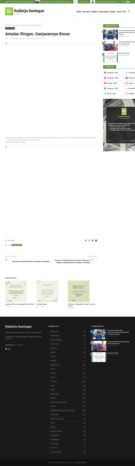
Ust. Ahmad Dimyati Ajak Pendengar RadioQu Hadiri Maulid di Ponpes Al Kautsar (118, 332)
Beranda (7, 25)
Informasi (86, 11)
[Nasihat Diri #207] (72, 1)
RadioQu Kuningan (29, 10)
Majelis (94, 11)
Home (78, 11)
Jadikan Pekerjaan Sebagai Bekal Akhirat (19, 304)
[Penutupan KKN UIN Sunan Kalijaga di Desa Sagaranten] (34, 1)
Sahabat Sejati (42, 304)
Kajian (112, 11)
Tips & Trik (121, 11)
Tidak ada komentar (18, 38)
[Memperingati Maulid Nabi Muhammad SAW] (89, 1)
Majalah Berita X (81, 462)
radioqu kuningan (17, 245)
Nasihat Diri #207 (124, 53)
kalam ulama (104, 11)
